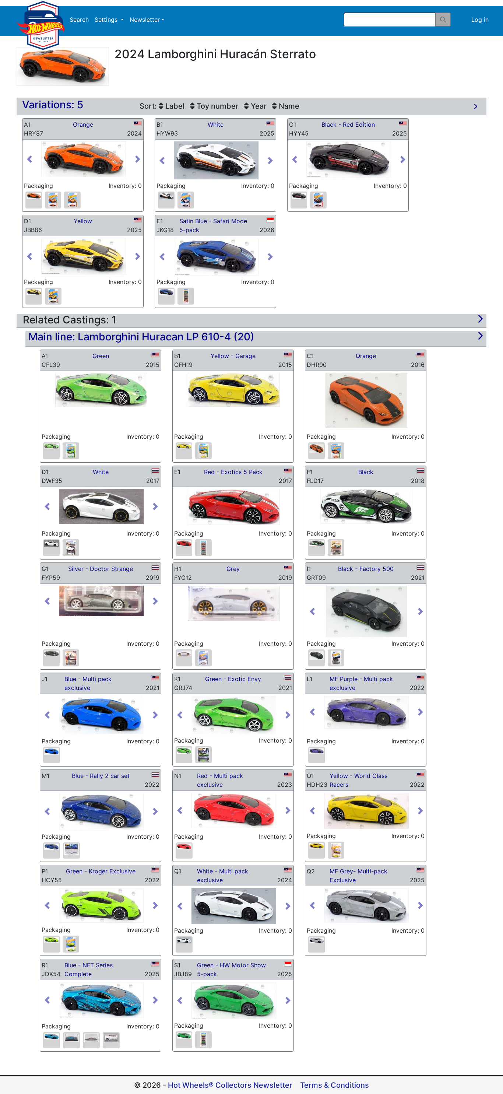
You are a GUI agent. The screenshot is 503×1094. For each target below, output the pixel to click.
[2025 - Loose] (166, 196)
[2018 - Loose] (316, 543)
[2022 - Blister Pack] (336, 850)
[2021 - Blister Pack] (336, 658)
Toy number (217, 106)
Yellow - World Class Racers (358, 780)
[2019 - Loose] (184, 653)
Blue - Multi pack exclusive (88, 683)
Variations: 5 (52, 104)
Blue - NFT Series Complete (88, 969)
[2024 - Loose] (34, 196)
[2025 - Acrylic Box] (71, 1037)
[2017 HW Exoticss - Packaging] (203, 547)
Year (258, 106)
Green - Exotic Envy (233, 679)
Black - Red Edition (348, 124)
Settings (107, 19)
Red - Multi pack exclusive (220, 780)
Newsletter (145, 19)
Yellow (83, 221)
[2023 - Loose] (184, 940)
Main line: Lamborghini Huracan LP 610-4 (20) (141, 336)
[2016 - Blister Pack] (336, 450)
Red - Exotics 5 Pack (233, 472)
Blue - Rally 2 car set (101, 775)
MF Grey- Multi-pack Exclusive (358, 875)
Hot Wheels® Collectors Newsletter (230, 1085)
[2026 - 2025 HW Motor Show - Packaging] (203, 1039)
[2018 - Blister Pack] (336, 547)
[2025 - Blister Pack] (186, 200)
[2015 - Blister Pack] (71, 450)
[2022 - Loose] (51, 847)
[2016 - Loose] (316, 448)
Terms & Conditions (334, 1085)
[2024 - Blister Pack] (53, 200)
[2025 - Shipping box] (111, 1037)
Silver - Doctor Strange (100, 568)
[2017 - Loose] (51, 543)
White (216, 124)
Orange (83, 124)
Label (173, 106)
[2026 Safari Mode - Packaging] (186, 296)
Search (79, 19)
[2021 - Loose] (316, 655)
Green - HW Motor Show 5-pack (231, 969)
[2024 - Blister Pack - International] (72, 200)
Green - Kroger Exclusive (101, 871)
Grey (233, 568)
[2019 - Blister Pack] (203, 658)
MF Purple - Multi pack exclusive (361, 683)
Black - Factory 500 (366, 568)
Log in (480, 19)
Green (100, 356)
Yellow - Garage (233, 356)
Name (288, 106)
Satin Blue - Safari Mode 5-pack (213, 225)
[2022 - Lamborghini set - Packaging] (71, 850)
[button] (33, 159)
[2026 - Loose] (166, 292)
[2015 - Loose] (51, 446)
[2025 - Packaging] (91, 1037)
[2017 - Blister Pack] (71, 547)
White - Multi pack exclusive (222, 875)
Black (365, 472)
